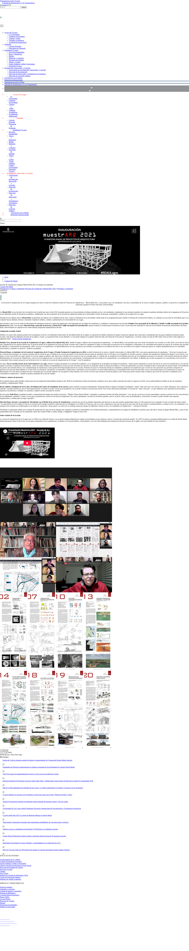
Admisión (7, 44)
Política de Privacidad (7, 907)
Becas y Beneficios (15, 54)
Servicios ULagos (6, 869)
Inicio (6, 277)
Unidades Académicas (16, 40)
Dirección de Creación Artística (19, 76)
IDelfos (11, 56)
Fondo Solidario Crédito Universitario (22, 64)
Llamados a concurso (7, 889)
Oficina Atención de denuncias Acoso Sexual (15, 865)
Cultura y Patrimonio (17, 289)
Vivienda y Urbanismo (65, 289)
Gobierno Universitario (17, 36)
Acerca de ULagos (10, 32)
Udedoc (2, 871)
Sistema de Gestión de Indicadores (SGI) (14, 875)
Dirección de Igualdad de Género (11, 867)
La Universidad (14, 34)
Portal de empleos (6, 887)
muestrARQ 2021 (50, 289)
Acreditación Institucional (17, 42)
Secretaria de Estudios (16, 60)
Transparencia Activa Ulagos (14, 82)
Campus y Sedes (14, 38)
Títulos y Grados (14, 62)
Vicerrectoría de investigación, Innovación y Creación (27, 70)
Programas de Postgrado (17, 48)
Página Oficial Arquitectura (21, 339)
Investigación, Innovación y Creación (17, 68)
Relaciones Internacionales (13, 80)
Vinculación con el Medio (13, 78)
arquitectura (5, 289)
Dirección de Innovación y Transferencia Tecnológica (27, 74)
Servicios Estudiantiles (16, 52)
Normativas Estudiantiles (8, 905)
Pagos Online (4, 897)
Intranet (2, 903)
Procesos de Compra (7, 901)
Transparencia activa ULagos (10, 1)
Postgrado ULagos (15, 66)
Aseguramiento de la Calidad (10, 860)
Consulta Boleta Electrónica (9, 895)
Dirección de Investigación (18, 72)
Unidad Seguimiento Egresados (11, 861)
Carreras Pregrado (15, 46)
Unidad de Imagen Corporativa (10, 891)
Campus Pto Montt (10, 281)
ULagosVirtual (5, 899)
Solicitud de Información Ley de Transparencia (18, 3)
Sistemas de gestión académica (10, 879)
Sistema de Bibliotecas (8, 893)
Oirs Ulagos (4, 873)
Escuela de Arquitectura (34, 289)
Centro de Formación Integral (10, 877)
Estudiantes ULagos (11, 50)
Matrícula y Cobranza (16, 58)
